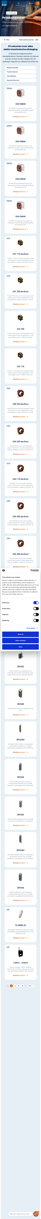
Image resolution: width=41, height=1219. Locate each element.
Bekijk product (19, 116)
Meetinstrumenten (12, 67)
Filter (7, 40)
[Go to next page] (33, 985)
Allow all (20, 634)
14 (29, 986)
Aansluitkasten (11, 76)
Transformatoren (12, 72)
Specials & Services (13, 80)
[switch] (36, 608)
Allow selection (20, 640)
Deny (20, 647)
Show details (30, 628)
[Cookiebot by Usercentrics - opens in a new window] (30, 570)
